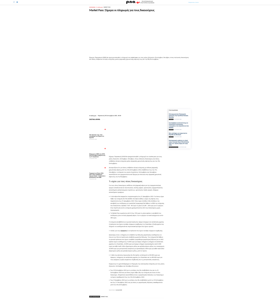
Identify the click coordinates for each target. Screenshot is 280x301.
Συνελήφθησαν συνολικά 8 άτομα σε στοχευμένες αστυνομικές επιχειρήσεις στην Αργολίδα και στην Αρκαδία (179, 125)
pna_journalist (119, 289)
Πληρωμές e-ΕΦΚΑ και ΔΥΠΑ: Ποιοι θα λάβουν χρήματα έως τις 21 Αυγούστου (97, 155)
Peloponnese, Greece (193, 2)
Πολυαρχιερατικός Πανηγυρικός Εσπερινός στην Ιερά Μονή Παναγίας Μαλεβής (178, 115)
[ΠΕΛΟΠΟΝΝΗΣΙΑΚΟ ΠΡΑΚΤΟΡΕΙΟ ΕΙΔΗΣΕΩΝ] (140, 2)
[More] (134, 110)
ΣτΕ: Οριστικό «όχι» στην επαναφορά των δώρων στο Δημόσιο (96, 136)
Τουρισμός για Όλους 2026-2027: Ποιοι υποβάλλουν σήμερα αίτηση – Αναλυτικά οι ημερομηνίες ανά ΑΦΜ (97, 175)
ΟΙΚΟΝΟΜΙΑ (92, 7)
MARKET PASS (107, 7)
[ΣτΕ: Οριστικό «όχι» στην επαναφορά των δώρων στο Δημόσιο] (97, 127)
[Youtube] (17, 2)
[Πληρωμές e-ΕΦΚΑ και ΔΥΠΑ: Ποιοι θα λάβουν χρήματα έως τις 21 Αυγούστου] (97, 146)
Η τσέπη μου (99, 7)
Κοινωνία (171, 119)
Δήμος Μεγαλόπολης (173, 147)
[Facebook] (14, 2)
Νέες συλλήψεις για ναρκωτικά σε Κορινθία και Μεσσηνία (178, 134)
